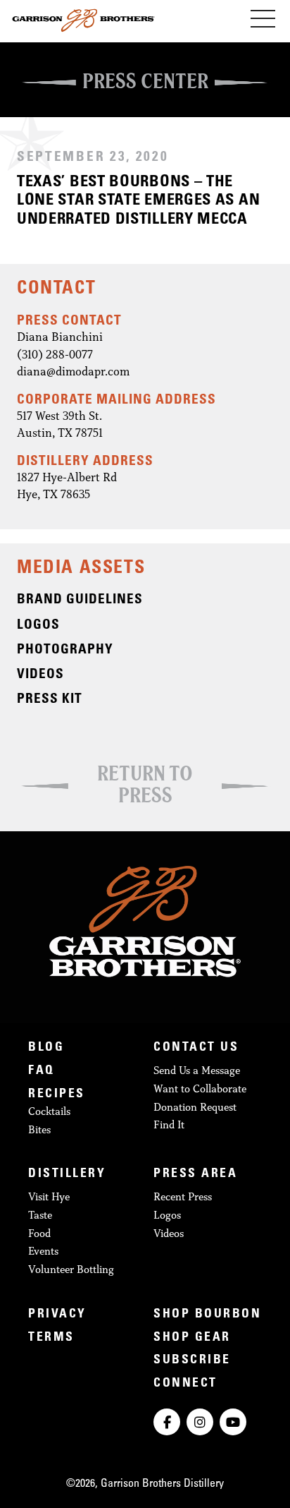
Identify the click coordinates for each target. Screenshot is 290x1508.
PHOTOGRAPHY (65, 650)
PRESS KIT (49, 699)
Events (43, 1250)
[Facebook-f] (166, 1422)
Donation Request (195, 1107)
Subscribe (192, 1360)
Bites (39, 1129)
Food (39, 1233)
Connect (185, 1383)
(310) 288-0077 (55, 353)
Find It (168, 1124)
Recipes (56, 1094)
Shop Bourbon (207, 1314)
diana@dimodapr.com (73, 370)
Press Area (195, 1174)
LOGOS (38, 625)
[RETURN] (145, 749)
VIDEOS (40, 675)
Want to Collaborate (199, 1088)
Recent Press (182, 1196)
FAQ (41, 1071)
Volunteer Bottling (71, 1269)
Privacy (57, 1314)
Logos (167, 1215)
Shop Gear (192, 1338)
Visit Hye (49, 1196)
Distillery (67, 1174)
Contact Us (196, 1048)
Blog (46, 1048)
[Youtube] (233, 1422)
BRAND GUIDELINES (80, 600)
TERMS (51, 1338)
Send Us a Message (196, 1070)
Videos (168, 1233)
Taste (40, 1215)
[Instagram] (200, 1422)
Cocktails (49, 1111)
